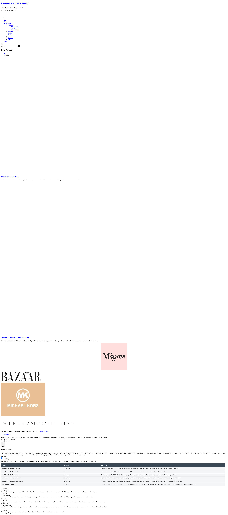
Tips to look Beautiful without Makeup (15, 337)
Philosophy (11, 25)
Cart (5, 41)
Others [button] (2, 508)
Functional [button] (4, 488)
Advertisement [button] (5, 503)
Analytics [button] (3, 498)
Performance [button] (4, 493)
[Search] (19, 46)
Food (9, 39)
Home (6, 20)
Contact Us (7, 434)
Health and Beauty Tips (9, 176)
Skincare (10, 31)
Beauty (10, 34)
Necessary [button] (4, 456)
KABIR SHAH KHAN (14, 3)
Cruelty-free (14, 26)
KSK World (7, 23)
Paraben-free (15, 30)
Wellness (10, 38)
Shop (5, 22)
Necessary (6, 458)
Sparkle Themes (44, 431)
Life (9, 36)
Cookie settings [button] (5, 439)
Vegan (13, 28)
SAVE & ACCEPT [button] (6, 513)
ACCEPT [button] (13, 439)
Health (10, 33)
